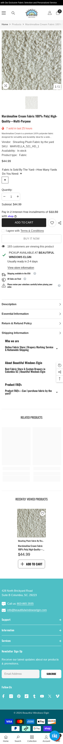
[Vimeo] (57, 696)
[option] (31, 60)
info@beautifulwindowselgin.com (27, 610)
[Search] (13, 13)
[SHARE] (58, 223)
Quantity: (7, 189)
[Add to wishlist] (42, 513)
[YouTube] (42, 696)
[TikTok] (26, 696)
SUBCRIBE (51, 674)
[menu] (4, 13)
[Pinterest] (19, 696)
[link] (52, 223)
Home (5, 24)
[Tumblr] (34, 696)
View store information (21, 267)
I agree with (13, 230)
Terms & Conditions (32, 230)
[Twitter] (50, 696)
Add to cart (24, 222)
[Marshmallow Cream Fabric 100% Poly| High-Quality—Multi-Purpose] (31, 523)
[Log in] (50, 13)
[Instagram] (11, 696)
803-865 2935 (25, 603)
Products (16, 24)
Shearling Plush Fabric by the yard (33, 142)
